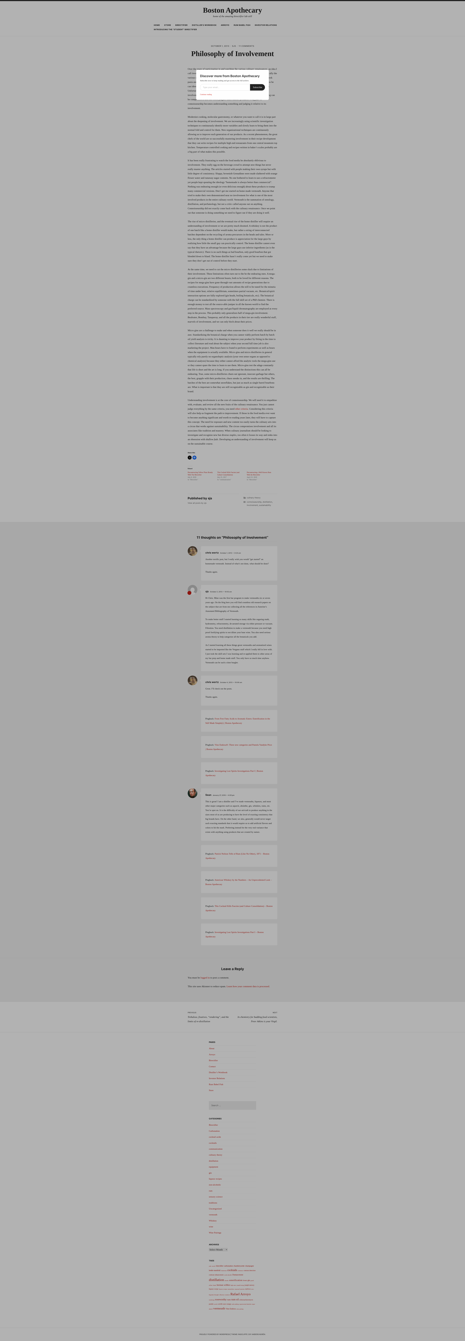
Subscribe (257, 87)
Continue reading (206, 94)
